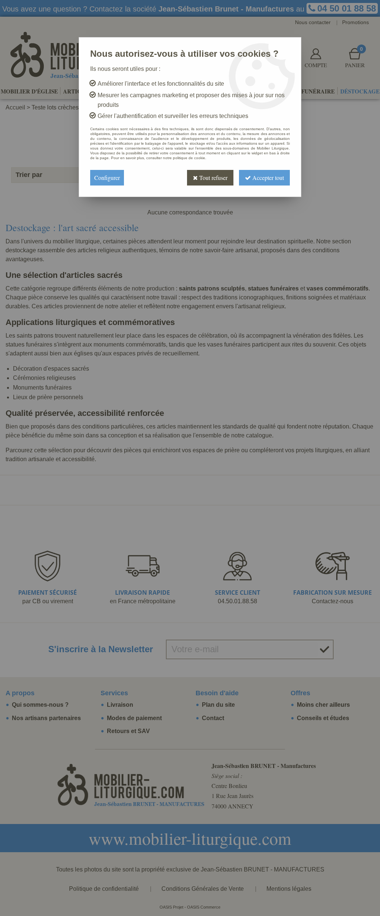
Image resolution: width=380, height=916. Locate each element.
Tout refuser (212, 177)
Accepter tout (267, 177)
